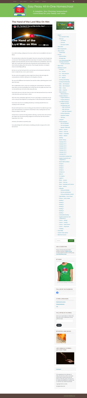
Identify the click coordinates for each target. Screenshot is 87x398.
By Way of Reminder (65, 113)
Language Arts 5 (62, 150)
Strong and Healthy (65, 190)
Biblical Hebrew (62, 92)
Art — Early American (64, 73)
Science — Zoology (63, 222)
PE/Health (61, 188)
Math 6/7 (61, 174)
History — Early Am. (63, 131)
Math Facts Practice (62, 234)
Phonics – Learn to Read (64, 198)
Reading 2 (61, 202)
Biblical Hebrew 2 (65, 93)
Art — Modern (62, 77)
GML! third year (65, 109)
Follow (59, 325)
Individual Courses (62, 67)
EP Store (37, 1)
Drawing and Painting (64, 79)
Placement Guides (65, 44)
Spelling (61, 137)
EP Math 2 (61, 165)
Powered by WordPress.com (69, 395)
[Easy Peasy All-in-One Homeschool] (57, 293)
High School (60, 65)
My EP (31, 1)
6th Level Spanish (65, 123)
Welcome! (61, 38)
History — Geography (64, 133)
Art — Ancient (62, 71)
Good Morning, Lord (65, 105)
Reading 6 (61, 210)
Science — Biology (63, 220)
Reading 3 (61, 204)
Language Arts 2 (62, 143)
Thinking (61, 228)
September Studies (65, 115)
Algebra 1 (61, 178)
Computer (61, 119)
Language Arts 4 (62, 148)
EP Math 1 (61, 163)
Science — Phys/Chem (64, 226)
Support (14, 1)
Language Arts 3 (62, 146)
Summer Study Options (63, 232)
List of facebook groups (61, 254)
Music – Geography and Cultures (66, 184)
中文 (57, 306)
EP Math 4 (61, 169)
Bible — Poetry (62, 87)
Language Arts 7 (62, 154)
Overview (63, 42)
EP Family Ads (62, 58)
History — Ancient (63, 129)
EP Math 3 (61, 167)
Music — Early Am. (63, 182)
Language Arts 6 (62, 152)
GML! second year (66, 107)
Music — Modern (63, 186)
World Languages (63, 121)
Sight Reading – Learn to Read (65, 196)
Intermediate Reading (64, 214)
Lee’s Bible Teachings (64, 101)
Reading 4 (61, 206)
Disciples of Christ (65, 103)
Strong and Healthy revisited (67, 194)
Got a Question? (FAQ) (64, 36)
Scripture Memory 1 (63, 95)
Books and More (62, 56)
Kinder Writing (62, 139)
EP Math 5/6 (61, 172)
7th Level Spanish (65, 125)
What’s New (60, 46)
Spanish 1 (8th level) (65, 127)
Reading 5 (61, 208)
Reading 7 (61, 212)
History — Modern (63, 135)
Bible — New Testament (64, 85)
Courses (44, 1)
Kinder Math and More (64, 161)
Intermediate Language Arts (65, 156)
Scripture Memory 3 (65, 99)
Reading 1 (61, 200)
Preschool (61, 69)
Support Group (68, 251)
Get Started (63, 40)
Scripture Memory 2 (65, 97)
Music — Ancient (63, 180)
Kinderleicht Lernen (60, 301)
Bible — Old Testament (64, 83)
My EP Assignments (62, 48)
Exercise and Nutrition (66, 192)
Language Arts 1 (62, 141)
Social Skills (60, 230)
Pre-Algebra (62, 176)
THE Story (63, 117)
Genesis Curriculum (65, 63)
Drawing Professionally (64, 81)
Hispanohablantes (60, 304)
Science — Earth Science (64, 224)
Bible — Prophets (63, 90)
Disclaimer (58, 369)
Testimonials (62, 52)
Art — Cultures (62, 75)
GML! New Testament (67, 111)
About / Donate (23, 1)
